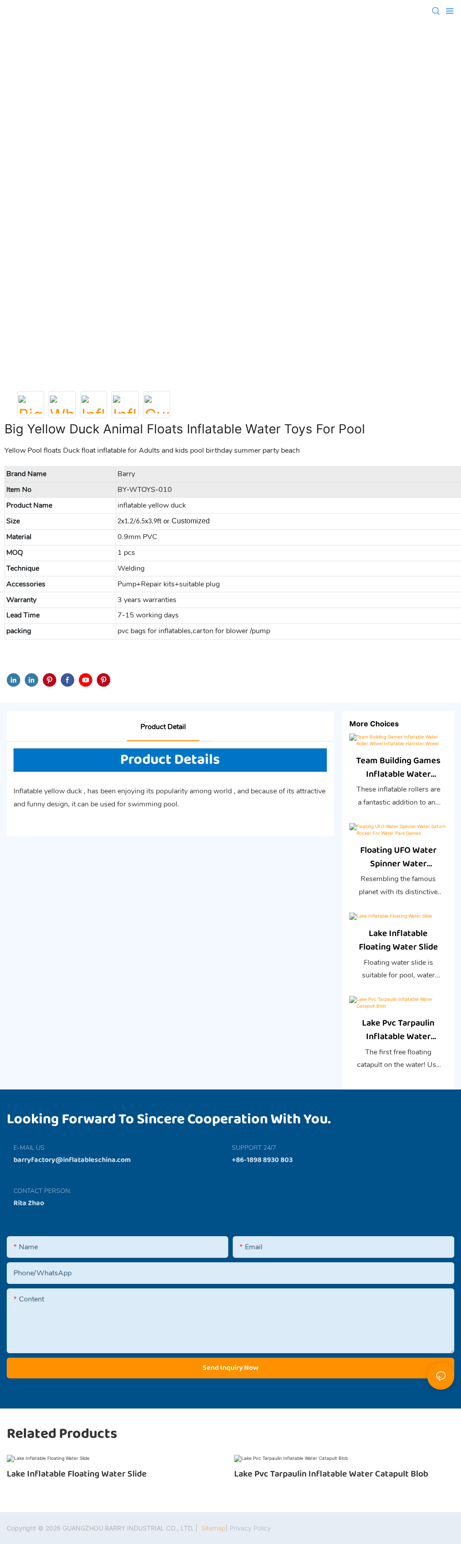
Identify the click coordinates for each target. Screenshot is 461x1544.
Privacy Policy (250, 1528)
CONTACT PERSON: (42, 1191)
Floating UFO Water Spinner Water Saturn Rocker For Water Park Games (398, 856)
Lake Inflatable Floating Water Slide (398, 940)
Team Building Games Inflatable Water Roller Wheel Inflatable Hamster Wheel (398, 767)
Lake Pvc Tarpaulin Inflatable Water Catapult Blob (398, 1029)
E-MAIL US (29, 1147)
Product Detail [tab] (163, 727)
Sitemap (212, 1528)
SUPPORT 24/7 (254, 1147)
